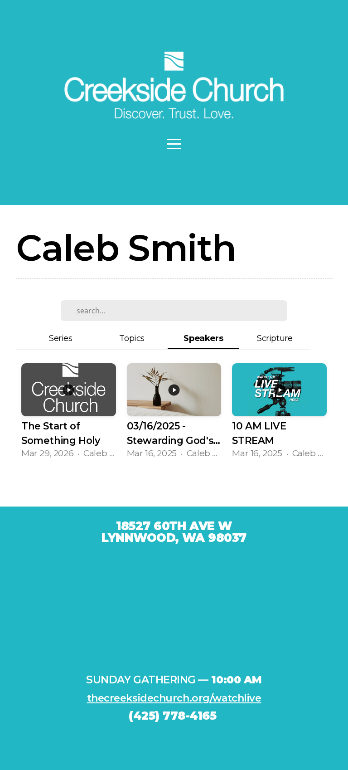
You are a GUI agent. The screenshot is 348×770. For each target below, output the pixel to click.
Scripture (274, 338)
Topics (132, 338)
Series (60, 338)
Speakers (203, 338)
